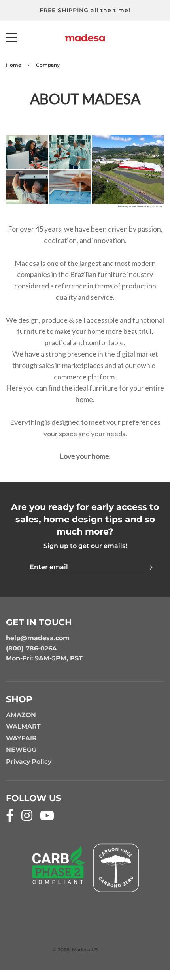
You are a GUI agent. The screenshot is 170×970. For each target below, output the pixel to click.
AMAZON (21, 715)
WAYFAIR (21, 738)
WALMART (23, 726)
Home (13, 65)
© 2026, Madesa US (75, 950)
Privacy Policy (28, 761)
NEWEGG (21, 749)
